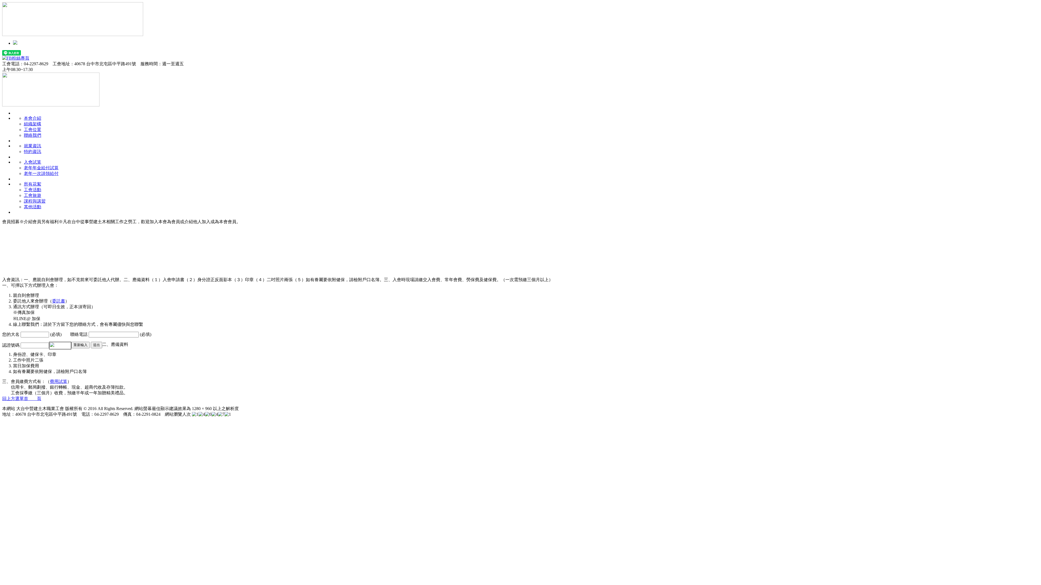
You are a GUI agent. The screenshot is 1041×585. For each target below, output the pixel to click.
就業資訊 (32, 146)
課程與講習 (35, 201)
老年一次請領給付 (41, 173)
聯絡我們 (32, 135)
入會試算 (32, 162)
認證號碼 (11, 345)
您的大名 (11, 334)
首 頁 (32, 398)
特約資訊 (32, 151)
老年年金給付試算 (41, 167)
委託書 (58, 301)
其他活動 (32, 206)
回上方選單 (13, 398)
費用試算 (58, 381)
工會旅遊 (32, 195)
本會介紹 (32, 118)
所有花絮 (32, 184)
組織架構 (32, 124)
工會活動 (32, 189)
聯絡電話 (79, 334)
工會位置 (32, 129)
